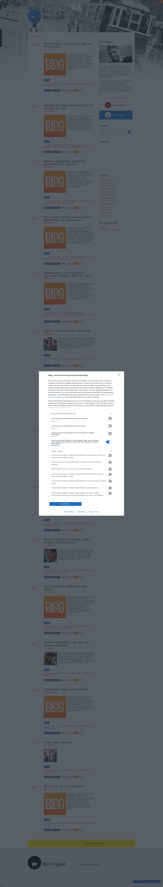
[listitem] (81, 413)
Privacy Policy (94, 512)
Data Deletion (69, 512)
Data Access (81, 512)
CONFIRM (65, 504)
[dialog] (81, 443)
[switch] (109, 418)
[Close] (120, 375)
